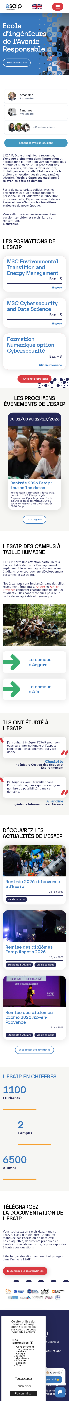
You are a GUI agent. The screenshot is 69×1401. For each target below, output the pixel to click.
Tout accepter (23, 1378)
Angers (57, 287)
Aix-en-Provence (50, 365)
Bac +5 (55, 279)
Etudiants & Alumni (19, 965)
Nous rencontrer (17, 62)
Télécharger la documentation (25, 1271)
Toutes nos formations (34, 378)
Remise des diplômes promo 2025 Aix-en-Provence (29, 1017)
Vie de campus (16, 899)
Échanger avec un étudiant (36, 142)
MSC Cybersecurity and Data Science (32, 306)
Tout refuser (23, 1386)
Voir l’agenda (34, 519)
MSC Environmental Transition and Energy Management (33, 267)
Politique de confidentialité (50, 1390)
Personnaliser (23, 1393)
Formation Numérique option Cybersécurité (30, 345)
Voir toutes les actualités (34, 1049)
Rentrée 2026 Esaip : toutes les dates (31, 485)
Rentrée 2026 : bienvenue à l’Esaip (33, 884)
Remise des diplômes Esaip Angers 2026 (29, 949)
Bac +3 (55, 356)
